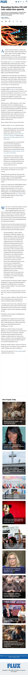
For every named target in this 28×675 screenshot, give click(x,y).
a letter (12, 61)
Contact (14, 655)
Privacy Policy (24, 655)
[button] (2, 21)
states (21, 93)
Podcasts (9, 655)
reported (13, 125)
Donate (18, 655)
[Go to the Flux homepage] (4, 2)
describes (12, 89)
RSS (18, 657)
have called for (19, 193)
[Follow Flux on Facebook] (21, 2)
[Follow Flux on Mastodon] (16, 2)
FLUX (1, 655)
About (5, 655)
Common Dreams (19, 351)
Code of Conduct (12, 657)
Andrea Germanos (4, 17)
